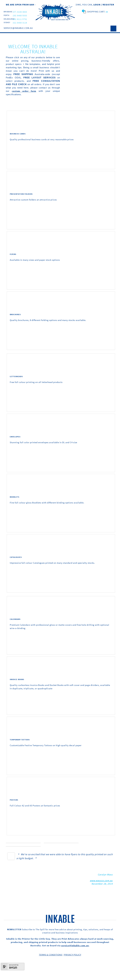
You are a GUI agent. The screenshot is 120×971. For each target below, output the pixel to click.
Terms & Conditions (50, 954)
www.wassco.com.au (101, 880)
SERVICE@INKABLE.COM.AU (18, 28)
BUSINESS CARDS (18, 134)
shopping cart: (96, 11)
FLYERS (13, 254)
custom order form (24, 91)
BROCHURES (15, 314)
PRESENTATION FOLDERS (21, 194)
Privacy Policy (72, 954)
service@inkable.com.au (75, 945)
